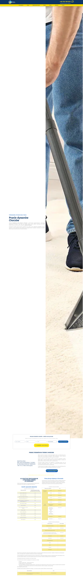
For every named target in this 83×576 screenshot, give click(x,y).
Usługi (28, 5)
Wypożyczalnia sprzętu (36, 5)
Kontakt (63, 5)
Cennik (44, 5)
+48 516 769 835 (65, 2)
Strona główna (21, 5)
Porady (50, 5)
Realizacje (56, 5)
